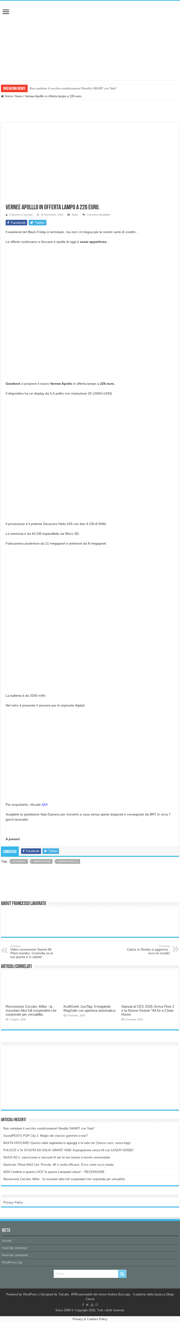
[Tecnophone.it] (90, 26)
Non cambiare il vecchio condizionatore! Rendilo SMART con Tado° (73, 88)
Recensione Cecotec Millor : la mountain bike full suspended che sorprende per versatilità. (31, 1010)
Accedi (6, 1240)
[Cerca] (122, 1274)
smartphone (42, 861)
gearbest (19, 861)
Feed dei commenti (15, 1255)
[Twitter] (87, 1305)
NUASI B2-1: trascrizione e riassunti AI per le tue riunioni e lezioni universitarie (56, 1157)
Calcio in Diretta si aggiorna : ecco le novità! (148, 950)
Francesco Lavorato (21, 214)
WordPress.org (12, 1262)
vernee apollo (68, 861)
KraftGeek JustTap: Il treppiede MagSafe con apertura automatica (89, 1008)
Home (8, 96)
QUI (45, 804)
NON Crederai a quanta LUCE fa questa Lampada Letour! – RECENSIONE (54, 1172)
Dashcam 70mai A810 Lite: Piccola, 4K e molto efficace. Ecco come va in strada (58, 1164)
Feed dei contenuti (14, 1248)
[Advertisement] (38, 1077)
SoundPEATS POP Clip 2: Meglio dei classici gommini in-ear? (45, 1135)
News (18, 96)
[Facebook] (83, 1305)
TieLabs (63, 1294)
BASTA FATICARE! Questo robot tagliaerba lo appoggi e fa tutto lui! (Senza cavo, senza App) (66, 1143)
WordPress (30, 1294)
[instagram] (97, 1305)
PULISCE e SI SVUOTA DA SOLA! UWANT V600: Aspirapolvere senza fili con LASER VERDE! (68, 1150)
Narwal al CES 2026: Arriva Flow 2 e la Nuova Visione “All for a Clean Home (147, 1010)
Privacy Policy (13, 1202)
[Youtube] (92, 1305)
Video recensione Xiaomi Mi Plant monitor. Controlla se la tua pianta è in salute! (31, 952)
